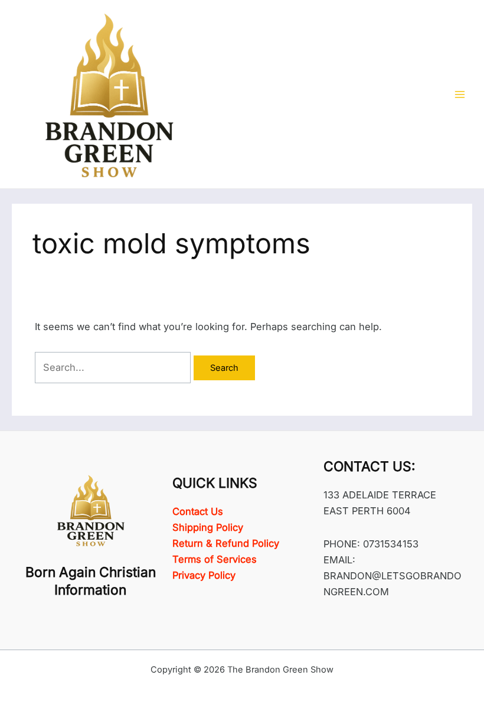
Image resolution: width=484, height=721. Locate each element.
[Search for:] (114, 367)
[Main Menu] (459, 94)
